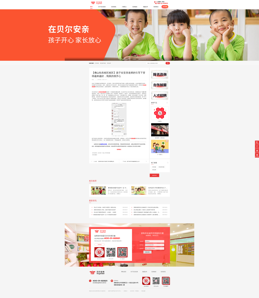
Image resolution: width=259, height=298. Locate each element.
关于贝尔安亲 (102, 7)
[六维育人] (160, 113)
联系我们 (156, 7)
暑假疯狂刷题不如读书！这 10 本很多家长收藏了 (118, 188)
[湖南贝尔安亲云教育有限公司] (96, 3)
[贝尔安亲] (97, 274)
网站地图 (143, 291)
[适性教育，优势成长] (160, 129)
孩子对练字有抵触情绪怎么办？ (133, 161)
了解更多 (99, 244)
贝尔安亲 (100, 152)
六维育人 (124, 7)
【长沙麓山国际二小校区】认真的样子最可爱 (144, 210)
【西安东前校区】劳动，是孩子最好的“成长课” (104, 210)
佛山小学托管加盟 (106, 152)
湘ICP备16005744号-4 (116, 291)
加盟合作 (145, 7)
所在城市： (142, 248)
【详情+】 (118, 193)
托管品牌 (109, 63)
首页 (91, 7)
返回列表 (154, 175)
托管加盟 (97, 63)
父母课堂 (134, 59)
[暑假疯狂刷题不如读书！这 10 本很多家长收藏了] (98, 190)
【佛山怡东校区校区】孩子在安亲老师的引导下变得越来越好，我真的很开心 (154, 59)
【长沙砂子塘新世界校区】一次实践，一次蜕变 (104, 212)
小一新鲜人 (160, 154)
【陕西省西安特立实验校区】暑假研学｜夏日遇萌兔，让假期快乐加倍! (146, 214)
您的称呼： (142, 241)
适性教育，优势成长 (160, 138)
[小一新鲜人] (160, 146)
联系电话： (142, 245)
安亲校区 (134, 7)
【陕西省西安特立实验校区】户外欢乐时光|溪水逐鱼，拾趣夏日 (146, 207)
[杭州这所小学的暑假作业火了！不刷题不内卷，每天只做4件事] (138, 190)
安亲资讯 (113, 7)
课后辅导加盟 (103, 63)
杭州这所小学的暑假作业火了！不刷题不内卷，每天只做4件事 (158, 188)
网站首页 (123, 271)
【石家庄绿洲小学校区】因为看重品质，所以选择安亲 (106, 161)
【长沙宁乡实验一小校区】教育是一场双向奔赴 (104, 207)
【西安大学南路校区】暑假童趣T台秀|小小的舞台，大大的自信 (146, 212)
